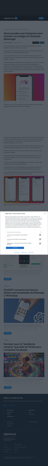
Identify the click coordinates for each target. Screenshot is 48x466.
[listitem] (24, 232)
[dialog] (24, 233)
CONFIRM (15, 247)
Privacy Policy (31, 252)
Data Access (24, 252)
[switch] (39, 235)
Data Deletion (17, 252)
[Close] (45, 214)
